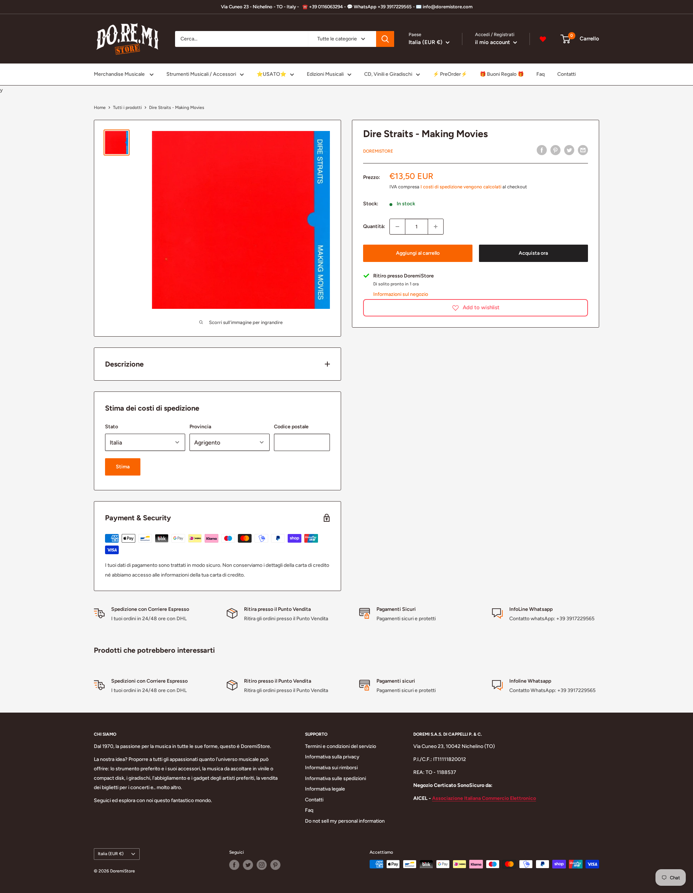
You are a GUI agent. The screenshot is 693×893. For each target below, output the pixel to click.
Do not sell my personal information (345, 821)
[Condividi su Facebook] (542, 150)
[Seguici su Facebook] (234, 865)
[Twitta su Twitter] (569, 150)
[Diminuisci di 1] (397, 226)
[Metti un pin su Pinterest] (555, 150)
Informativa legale (325, 789)
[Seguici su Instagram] (262, 865)
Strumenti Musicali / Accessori (201, 74)
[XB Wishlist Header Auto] (543, 39)
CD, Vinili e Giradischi (388, 74)
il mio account (493, 42)
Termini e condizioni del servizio (340, 746)
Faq (540, 74)
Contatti (566, 74)
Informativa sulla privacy (332, 757)
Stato (111, 427)
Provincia (200, 427)
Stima (123, 467)
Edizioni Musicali (325, 74)
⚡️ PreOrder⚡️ (450, 74)
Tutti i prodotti (127, 107)
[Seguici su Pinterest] (275, 865)
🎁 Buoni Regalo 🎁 (502, 74)
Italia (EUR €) (110, 853)
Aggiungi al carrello (418, 253)
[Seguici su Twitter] (248, 865)
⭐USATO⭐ (271, 74)
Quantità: (374, 226)
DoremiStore (378, 151)
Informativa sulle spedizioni (335, 778)
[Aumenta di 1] (435, 226)
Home (100, 107)
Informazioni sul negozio (400, 294)
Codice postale (291, 427)
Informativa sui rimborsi (331, 768)
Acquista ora (533, 253)
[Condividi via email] (583, 150)
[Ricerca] (385, 39)
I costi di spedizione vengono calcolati (460, 186)
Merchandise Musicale (120, 74)
